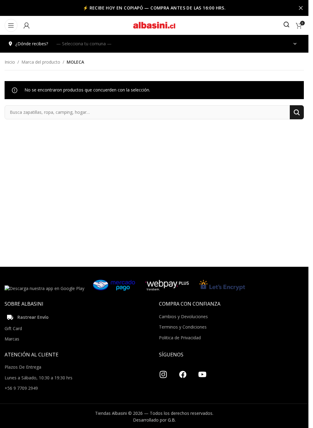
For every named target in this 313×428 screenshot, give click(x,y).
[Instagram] (163, 372)
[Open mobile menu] (11, 25)
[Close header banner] (300, 8)
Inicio (10, 62)
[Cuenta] (26, 25)
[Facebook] (183, 372)
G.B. (172, 420)
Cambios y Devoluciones (183, 316)
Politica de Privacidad (180, 338)
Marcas (12, 339)
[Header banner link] (154, 8)
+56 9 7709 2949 (21, 388)
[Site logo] (154, 25)
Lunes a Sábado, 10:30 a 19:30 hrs (38, 378)
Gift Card (13, 328)
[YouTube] (202, 372)
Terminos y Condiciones (183, 327)
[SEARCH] (297, 112)
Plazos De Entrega (23, 367)
